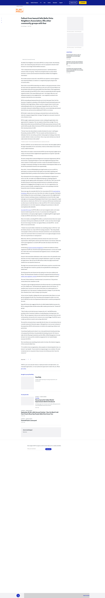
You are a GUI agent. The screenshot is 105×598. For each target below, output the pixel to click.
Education (55, 2)
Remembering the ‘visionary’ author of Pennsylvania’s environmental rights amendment (73, 56)
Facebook (26, 359)
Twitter (28, 359)
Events (49, 2)
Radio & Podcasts (34, 2)
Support (61, 2)
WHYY (20, 2)
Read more (25, 432)
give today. (23, 368)
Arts (44, 2)
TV (40, 2)
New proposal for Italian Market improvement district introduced (45, 401)
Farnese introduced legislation (35, 247)
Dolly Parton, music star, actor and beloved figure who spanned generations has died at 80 (74, 63)
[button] (18, 595)
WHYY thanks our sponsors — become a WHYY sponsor (74, 31)
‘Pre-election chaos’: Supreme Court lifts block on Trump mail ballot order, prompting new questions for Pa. (74, 70)
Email (30, 359)
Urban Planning (19, 6)
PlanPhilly (38, 377)
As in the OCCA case (26, 210)
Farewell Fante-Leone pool (29, 420)
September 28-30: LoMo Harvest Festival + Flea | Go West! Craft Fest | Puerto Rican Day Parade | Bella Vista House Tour (39, 413)
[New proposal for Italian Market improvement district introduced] (27, 402)
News (27, 2)
